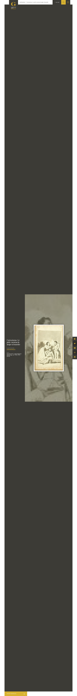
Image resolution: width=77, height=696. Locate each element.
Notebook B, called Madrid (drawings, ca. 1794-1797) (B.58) (14, 355)
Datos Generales (11, 693)
